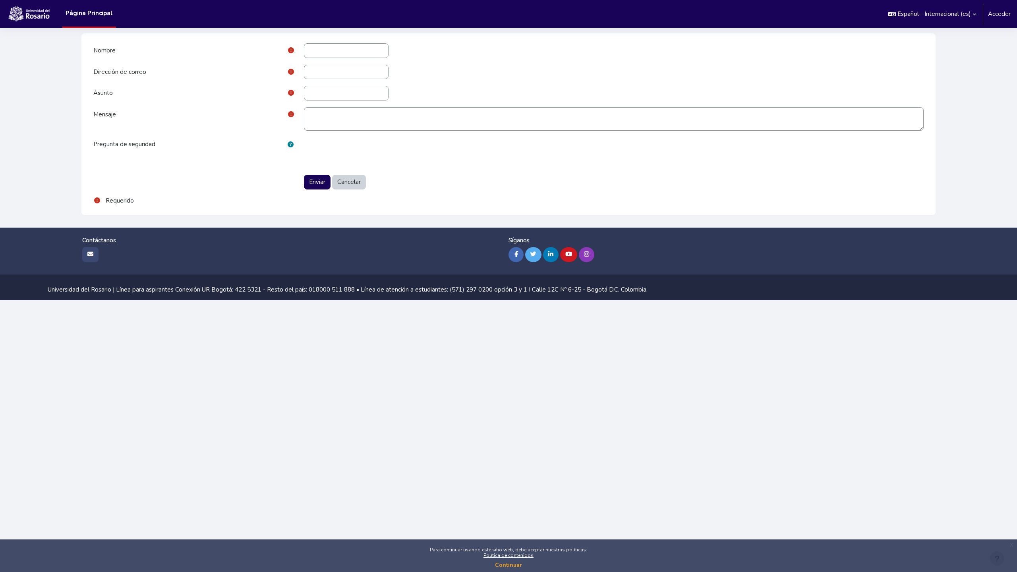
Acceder (999, 14)
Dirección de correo (119, 72)
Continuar (508, 565)
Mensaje (104, 114)
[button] (932, 14)
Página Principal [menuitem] (89, 13)
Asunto (103, 93)
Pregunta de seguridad (124, 144)
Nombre (104, 50)
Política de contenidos (508, 555)
